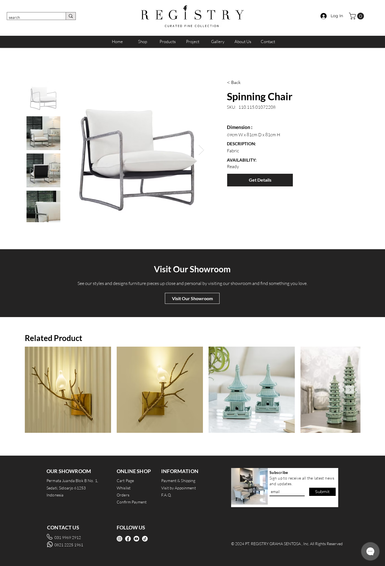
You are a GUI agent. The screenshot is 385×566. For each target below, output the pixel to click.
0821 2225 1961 (68, 544)
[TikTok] (145, 539)
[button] (357, 16)
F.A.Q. (166, 495)
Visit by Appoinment (178, 487)
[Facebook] (128, 539)
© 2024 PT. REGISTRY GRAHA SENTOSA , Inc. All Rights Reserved (287, 543)
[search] (71, 16)
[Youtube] (136, 539)
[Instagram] (119, 539)
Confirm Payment (132, 502)
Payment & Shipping (178, 480)
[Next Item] (201, 149)
